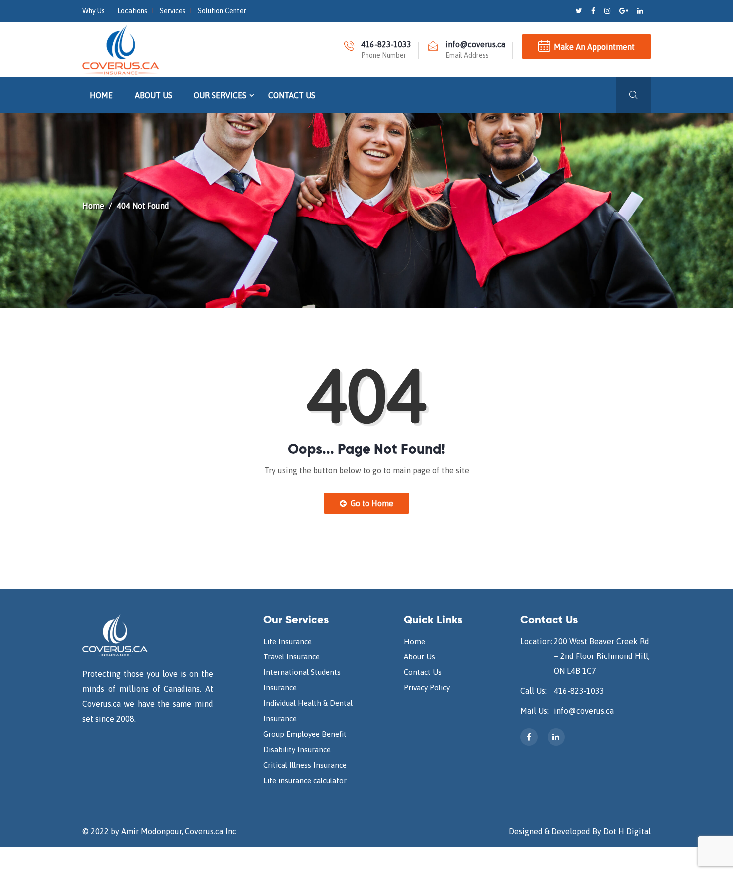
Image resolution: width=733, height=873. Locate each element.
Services (172, 11)
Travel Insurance (291, 657)
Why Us (93, 11)
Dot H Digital (627, 831)
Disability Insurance (297, 749)
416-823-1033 (579, 690)
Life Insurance (287, 641)
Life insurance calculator (305, 780)
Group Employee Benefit (305, 734)
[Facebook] (594, 11)
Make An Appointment (594, 46)
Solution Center (222, 11)
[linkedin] (640, 11)
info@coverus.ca (584, 710)
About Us (153, 95)
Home (101, 95)
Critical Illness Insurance (305, 765)
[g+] (624, 11)
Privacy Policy (427, 687)
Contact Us (291, 95)
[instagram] (608, 11)
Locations (132, 11)
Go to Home (371, 503)
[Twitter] (580, 11)
